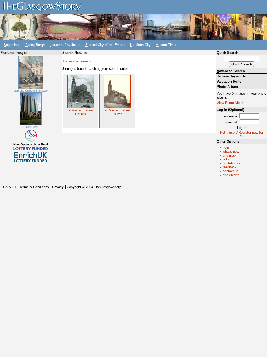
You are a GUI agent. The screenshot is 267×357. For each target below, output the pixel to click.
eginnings (12, 45)
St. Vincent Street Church (117, 112)
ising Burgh (35, 45)
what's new (231, 151)
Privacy (58, 187)
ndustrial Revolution (65, 45)
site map (229, 155)
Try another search (76, 61)
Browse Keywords (231, 76)
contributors (231, 163)
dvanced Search (231, 71)
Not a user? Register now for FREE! (241, 134)
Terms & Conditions (34, 187)
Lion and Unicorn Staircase (31, 90)
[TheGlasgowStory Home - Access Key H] (43, 6)
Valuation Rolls (229, 81)
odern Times (166, 45)
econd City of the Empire (105, 45)
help (226, 147)
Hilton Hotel (30, 127)
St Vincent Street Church (81, 112)
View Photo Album (230, 103)
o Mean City (140, 45)
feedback (229, 167)
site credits (231, 175)
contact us (231, 171)
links (226, 159)
